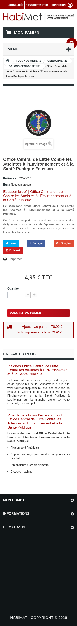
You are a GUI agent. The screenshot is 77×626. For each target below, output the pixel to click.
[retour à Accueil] (8, 61)
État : (6, 184)
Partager (37, 243)
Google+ (65, 243)
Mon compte (15, 500)
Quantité (13, 288)
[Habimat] (38, 17)
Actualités (15, 5)
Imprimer (16, 259)
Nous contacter (37, 5)
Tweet (12, 243)
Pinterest (14, 250)
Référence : (10, 178)
